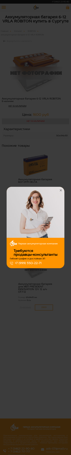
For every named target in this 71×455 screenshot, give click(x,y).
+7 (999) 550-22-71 (28, 263)
